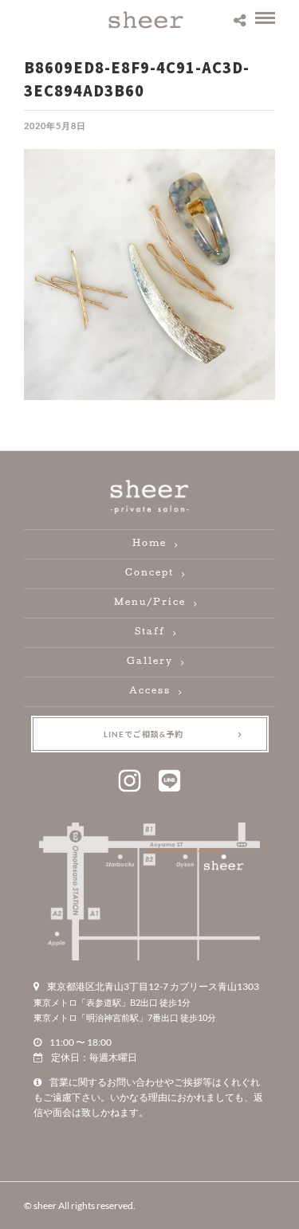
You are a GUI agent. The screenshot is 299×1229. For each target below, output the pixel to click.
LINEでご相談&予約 (143, 734)
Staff (150, 632)
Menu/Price (150, 603)
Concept (149, 573)
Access (150, 691)
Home (149, 544)
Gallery (150, 662)
